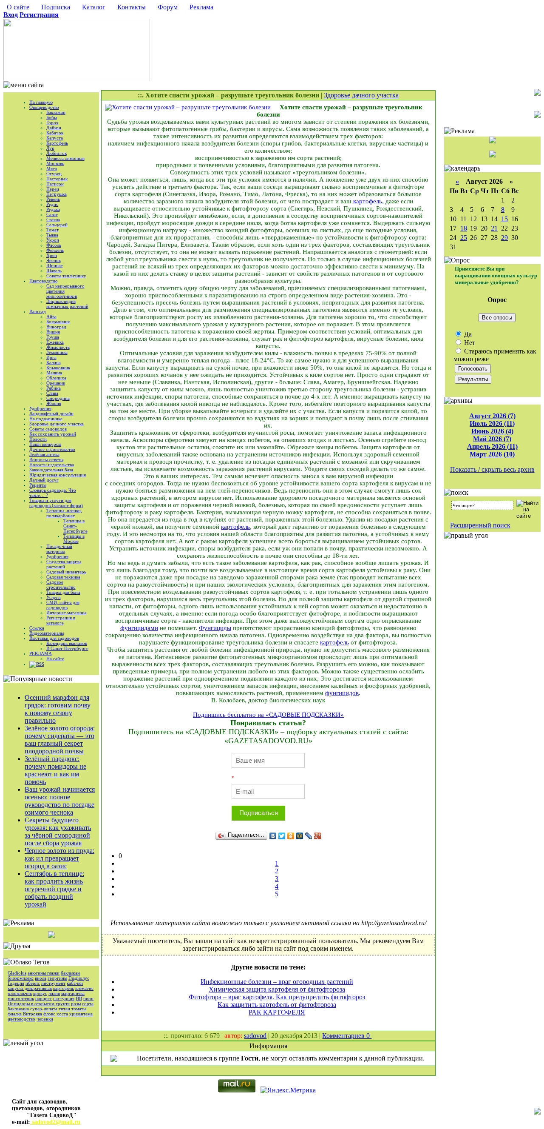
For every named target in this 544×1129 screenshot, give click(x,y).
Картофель (57, 142)
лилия (54, 993)
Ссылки (36, 627)
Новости (38, 439)
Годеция (16, 983)
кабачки (75, 983)
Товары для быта (63, 592)
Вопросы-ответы (46, 459)
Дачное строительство (52, 449)
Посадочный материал (59, 549)
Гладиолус (78, 978)
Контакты (131, 7)
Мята (51, 168)
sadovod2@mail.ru (55, 1122)
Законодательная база (51, 469)
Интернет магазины (66, 612)
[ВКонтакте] (273, 835)
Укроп (52, 239)
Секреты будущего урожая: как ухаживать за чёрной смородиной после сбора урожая (58, 831)
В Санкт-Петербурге (67, 648)
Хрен (51, 255)
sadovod (255, 1035)
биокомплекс (21, 978)
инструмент (53, 983)
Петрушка (56, 194)
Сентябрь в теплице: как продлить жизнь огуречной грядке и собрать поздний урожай (54, 889)
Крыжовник (58, 367)
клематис (84, 988)
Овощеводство (44, 107)
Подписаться (258, 812)
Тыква (52, 234)
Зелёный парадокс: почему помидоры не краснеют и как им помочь (55, 770)
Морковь (55, 163)
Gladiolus (17, 972)
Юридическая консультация (57, 474)
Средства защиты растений (63, 564)
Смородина (58, 398)
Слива (52, 393)
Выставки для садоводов (54, 638)
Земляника (57, 352)
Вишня (53, 331)
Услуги (53, 597)
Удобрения (40, 408)
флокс (49, 1013)
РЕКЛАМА (40, 653)
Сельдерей (57, 224)
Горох (52, 122)
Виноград (56, 326)
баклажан (70, 972)
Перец (52, 188)
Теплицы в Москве (74, 538)
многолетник (21, 998)
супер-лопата (43, 1008)
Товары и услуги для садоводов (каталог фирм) (56, 503)
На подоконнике (45, 418)
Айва (51, 316)
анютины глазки (44, 972)
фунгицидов (342, 693)
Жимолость (58, 347)
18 (463, 228)
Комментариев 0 (346, 1035)
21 (494, 228)
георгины (57, 978)
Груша (52, 336)
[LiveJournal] (308, 835)
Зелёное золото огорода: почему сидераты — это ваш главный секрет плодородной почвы (60, 739)
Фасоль (53, 245)
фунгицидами (139, 627)
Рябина (53, 388)
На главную (41, 102)
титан (64, 1008)
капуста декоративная (30, 988)
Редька (53, 209)
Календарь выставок (66, 643)
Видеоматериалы (46, 633)
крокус (40, 993)
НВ (79, 998)
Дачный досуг (44, 479)
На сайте (55, 658)
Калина (53, 362)
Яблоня (53, 403)
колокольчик (20, 993)
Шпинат (54, 265)
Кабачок (54, 132)
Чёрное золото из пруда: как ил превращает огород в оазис (59, 858)
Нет (468, 342)
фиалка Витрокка (25, 1013)
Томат (52, 229)
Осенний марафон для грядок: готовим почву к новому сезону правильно (58, 709)
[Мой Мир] (299, 835)
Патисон (55, 183)
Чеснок (53, 260)
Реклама (201, 7)
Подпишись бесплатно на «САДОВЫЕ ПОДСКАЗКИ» (268, 714)
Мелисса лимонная (65, 158)
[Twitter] (282, 835)
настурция (63, 998)
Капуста (54, 137)
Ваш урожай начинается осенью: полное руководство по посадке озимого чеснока (60, 801)
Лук (50, 148)
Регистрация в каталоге (60, 620)
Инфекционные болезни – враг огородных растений (277, 981)
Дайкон (53, 127)
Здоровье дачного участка (56, 423)
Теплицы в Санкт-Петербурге (75, 525)
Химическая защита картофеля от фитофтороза (277, 989)
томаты (78, 1008)
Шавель (54, 270)
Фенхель (55, 250)
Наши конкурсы (45, 444)
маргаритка (73, 993)
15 (504, 218)
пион (88, 998)
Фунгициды (215, 627)
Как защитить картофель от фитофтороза (277, 1004)
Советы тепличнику (66, 275)
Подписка (55, 7)
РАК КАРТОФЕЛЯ (277, 1012)
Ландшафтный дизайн (51, 413)
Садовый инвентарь (66, 571)
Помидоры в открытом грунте (39, 1003)
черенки (45, 1018)
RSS (40, 664)
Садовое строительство (61, 584)
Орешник (55, 382)
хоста (62, 1013)
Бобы (51, 117)
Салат (52, 214)
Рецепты (37, 485)
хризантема (81, 1013)
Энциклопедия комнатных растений (67, 304)
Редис (52, 204)
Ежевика (55, 342)
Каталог (93, 7)
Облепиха (56, 377)
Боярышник (58, 321)
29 (504, 237)
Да (467, 334)
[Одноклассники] (290, 835)
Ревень (53, 199)
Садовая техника (63, 576)
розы (76, 1003)
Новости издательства (51, 464)
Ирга (51, 357)
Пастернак (57, 178)
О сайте (18, 7)
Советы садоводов (48, 428)
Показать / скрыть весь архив (492, 469)
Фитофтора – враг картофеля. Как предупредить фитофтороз (277, 997)
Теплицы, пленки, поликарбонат (64, 513)
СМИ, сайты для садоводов (62, 605)
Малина (54, 372)
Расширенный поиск (480, 525)
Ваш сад (37, 311)
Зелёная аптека (44, 454)
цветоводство (21, 1018)
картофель (63, 988)
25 (463, 237)
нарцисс (43, 998)
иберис (33, 983)
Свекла (53, 219)
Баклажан (55, 112)
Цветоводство (43, 280)
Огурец (54, 173)
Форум (168, 7)
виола (40, 978)
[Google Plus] (317, 835)
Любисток (56, 153)
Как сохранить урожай (52, 433)
